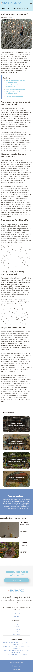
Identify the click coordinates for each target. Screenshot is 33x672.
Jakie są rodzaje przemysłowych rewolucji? (16, 424)
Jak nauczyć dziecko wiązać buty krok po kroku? (16, 647)
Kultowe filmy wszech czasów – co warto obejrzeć (16, 651)
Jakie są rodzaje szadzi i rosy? (16, 655)
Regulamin (16, 669)
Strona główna (6, 8)
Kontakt (16, 616)
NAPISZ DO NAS (16, 580)
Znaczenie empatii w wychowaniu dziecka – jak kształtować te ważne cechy (25, 544)
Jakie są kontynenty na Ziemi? (16, 478)
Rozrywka (16, 634)
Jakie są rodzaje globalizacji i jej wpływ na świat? (16, 442)
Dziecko (16, 627)
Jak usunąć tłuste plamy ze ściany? (25, 524)
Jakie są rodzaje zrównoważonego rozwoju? (16, 460)
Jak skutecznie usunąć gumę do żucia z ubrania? (16, 643)
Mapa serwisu (16, 666)
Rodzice (16, 632)
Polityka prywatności (16, 662)
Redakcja (16, 614)
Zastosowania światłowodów (15, 89)
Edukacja (13, 8)
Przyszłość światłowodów (14, 96)
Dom (16, 624)
